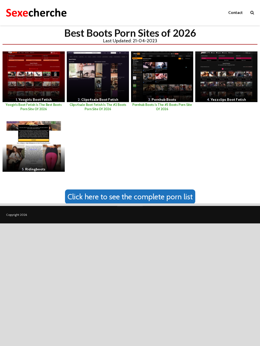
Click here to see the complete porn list (130, 196)
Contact (235, 12)
